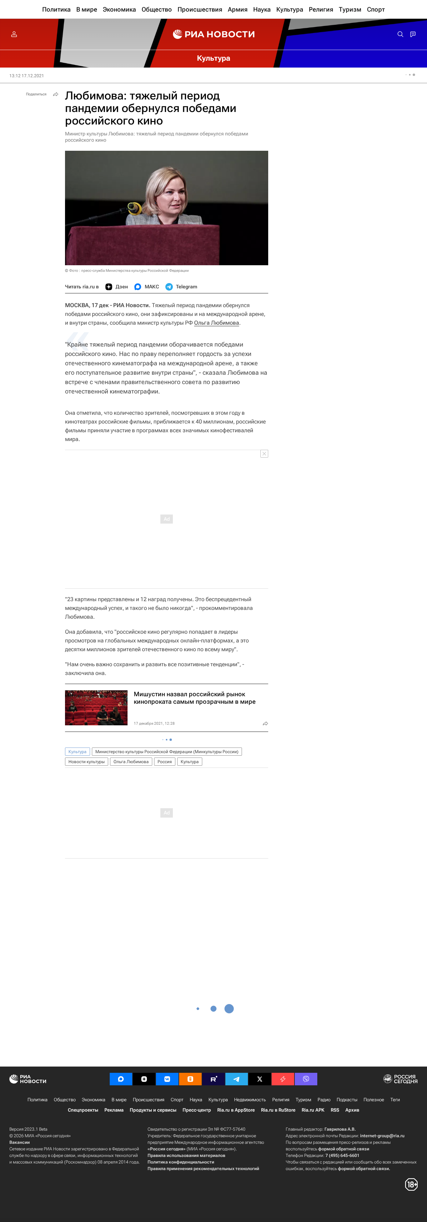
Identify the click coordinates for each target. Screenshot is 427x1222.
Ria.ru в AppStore (236, 1110)
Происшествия (148, 1100)
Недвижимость (250, 1100)
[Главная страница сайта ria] (213, 34)
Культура (77, 751)
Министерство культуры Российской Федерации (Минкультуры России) (167, 751)
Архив (352, 1110)
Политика (38, 1100)
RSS (335, 1110)
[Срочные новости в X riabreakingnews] (283, 1079)
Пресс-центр (197, 1110)
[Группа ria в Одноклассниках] (190, 1079)
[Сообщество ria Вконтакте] (167, 1079)
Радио (324, 1100)
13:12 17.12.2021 (26, 75)
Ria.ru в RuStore (278, 1110)
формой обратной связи (343, 1148)
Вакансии (19, 1142)
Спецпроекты (83, 1110)
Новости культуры (86, 761)
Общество (65, 1100)
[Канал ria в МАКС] (121, 1079)
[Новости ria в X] (260, 1079)
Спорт (177, 1100)
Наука (196, 1100)
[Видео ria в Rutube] (213, 1079)
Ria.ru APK (313, 1110)
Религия (280, 1100)
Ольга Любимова (216, 322)
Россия (165, 761)
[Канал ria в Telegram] (236, 1079)
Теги (395, 1100)
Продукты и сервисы (153, 1110)
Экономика (93, 1100)
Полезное (374, 1100)
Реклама (113, 1110)
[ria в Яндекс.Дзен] (144, 1079)
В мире (119, 1100)
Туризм (303, 1100)
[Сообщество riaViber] (306, 1079)
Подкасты (347, 1100)
